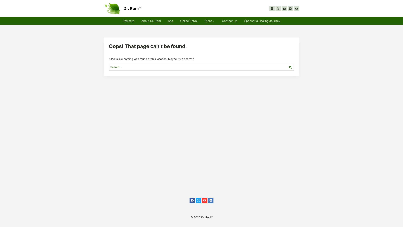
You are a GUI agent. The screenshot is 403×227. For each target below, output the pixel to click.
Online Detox (189, 21)
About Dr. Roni (151, 21)
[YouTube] (296, 8)
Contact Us (229, 21)
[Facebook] (272, 8)
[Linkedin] (290, 8)
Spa (170, 21)
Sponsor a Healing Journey (262, 21)
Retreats (128, 21)
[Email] (284, 8)
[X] (278, 8)
